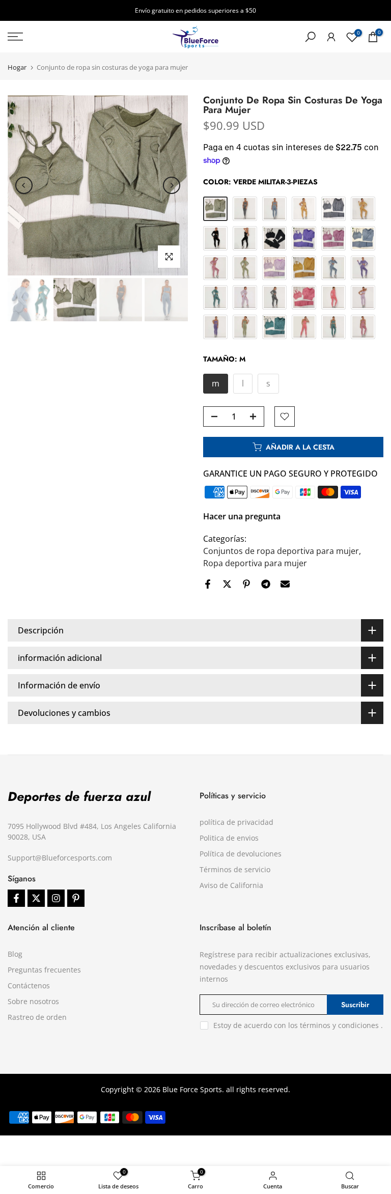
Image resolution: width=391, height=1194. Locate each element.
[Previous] (24, 185)
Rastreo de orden (37, 1017)
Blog (15, 954)
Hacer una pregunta (242, 516)
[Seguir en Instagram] (56, 898)
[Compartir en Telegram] (265, 584)
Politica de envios (229, 838)
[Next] (171, 185)
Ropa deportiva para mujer (255, 563)
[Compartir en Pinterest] (246, 584)
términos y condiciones (339, 1025)
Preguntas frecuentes (44, 970)
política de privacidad (236, 822)
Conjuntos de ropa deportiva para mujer (281, 551)
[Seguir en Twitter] (36, 898)
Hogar (17, 67)
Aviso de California (231, 885)
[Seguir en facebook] (16, 898)
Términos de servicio (235, 869)
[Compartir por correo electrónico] (285, 584)
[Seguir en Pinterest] (76, 898)
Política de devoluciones (241, 853)
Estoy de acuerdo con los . (298, 1025)
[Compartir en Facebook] (207, 584)
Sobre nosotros (33, 1001)
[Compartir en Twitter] (227, 584)
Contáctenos (29, 985)
